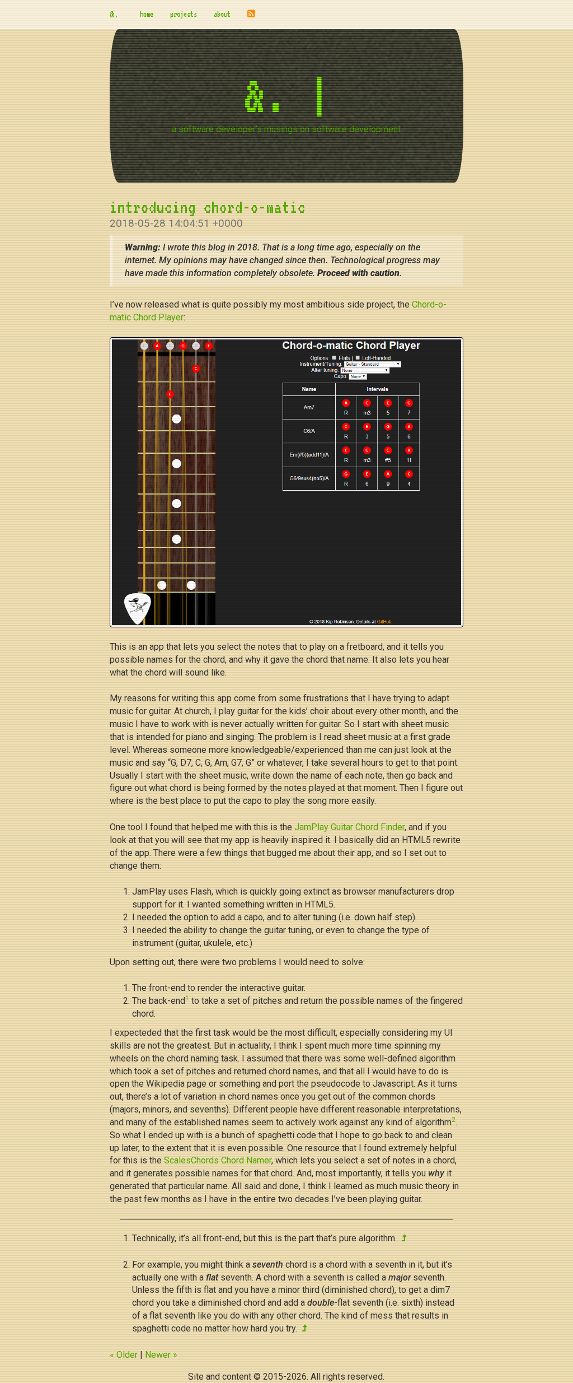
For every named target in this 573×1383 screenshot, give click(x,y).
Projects (183, 14)
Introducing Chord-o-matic (208, 207)
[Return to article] (403, 1238)
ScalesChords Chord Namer (217, 1160)
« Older (124, 1354)
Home (146, 14)
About (222, 14)
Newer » (161, 1354)
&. (116, 14)
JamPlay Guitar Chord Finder (349, 827)
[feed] (251, 14)
